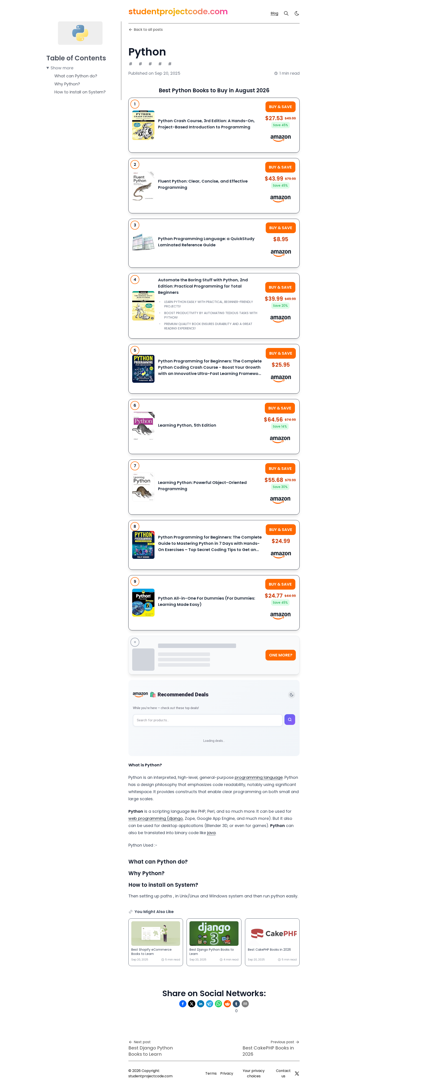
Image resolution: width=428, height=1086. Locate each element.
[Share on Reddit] (227, 1003)
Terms (211, 1073)
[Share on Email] (245, 1003)
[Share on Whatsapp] (218, 1003)
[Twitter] (297, 1073)
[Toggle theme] (291, 694)
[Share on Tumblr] (236, 1003)
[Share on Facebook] (182, 1003)
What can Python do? (75, 76)
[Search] (286, 13)
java (211, 832)
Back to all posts (148, 29)
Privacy (226, 1073)
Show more (62, 68)
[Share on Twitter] (191, 1003)
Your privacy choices (254, 1073)
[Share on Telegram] (209, 1003)
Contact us (283, 1073)
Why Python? (67, 84)
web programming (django (155, 818)
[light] (297, 13)
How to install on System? (80, 92)
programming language (259, 777)
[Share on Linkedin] (200, 1003)
